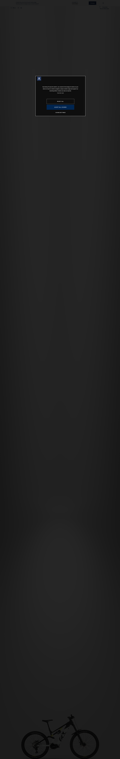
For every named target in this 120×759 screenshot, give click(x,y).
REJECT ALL (60, 101)
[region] (60, 96)
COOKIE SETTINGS (60, 112)
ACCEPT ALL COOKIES (60, 107)
